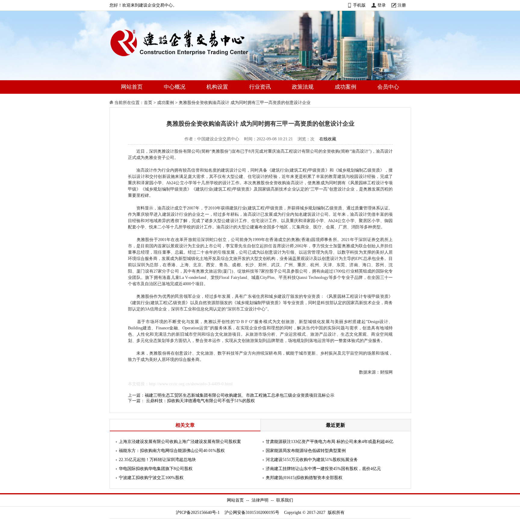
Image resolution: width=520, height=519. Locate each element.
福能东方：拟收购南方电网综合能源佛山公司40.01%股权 (172, 450)
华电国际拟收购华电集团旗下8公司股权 (156, 468)
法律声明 (260, 500)
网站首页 (132, 87)
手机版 (359, 5)
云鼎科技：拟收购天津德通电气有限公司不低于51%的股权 (200, 400)
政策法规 (303, 87)
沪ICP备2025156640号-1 (198, 512)
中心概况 (174, 87)
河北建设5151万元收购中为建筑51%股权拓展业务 (312, 459)
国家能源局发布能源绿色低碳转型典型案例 (306, 450)
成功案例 (345, 87)
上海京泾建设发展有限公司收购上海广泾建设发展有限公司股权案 (180, 441)
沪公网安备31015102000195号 (251, 512)
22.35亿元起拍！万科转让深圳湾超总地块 (157, 459)
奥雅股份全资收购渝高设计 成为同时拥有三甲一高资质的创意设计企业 (245, 102)
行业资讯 (260, 87)
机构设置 (217, 87)
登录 (381, 5)
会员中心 (388, 87)
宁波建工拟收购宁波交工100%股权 (151, 477)
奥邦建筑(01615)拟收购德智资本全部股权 (304, 477)
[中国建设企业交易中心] (189, 57)
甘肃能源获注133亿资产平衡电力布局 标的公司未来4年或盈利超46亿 (329, 441)
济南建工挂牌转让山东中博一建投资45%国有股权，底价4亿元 (323, 468)
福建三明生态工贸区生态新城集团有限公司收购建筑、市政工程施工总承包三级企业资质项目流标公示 (239, 395)
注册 (402, 5)
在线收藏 (327, 139)
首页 (148, 102)
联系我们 (284, 500)
